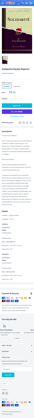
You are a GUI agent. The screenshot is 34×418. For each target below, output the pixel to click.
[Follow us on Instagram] (6, 393)
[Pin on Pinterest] (23, 122)
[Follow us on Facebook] (3, 393)
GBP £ (4, 384)
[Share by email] (30, 122)
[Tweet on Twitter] (27, 122)
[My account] (27, 3)
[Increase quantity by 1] (21, 99)
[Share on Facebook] (20, 122)
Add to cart (17, 105)
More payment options (17, 116)
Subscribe (8, 375)
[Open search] (23, 3)
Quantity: (5, 98)
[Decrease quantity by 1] (11, 99)
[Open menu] (3, 3)
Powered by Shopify (7, 414)
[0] (30, 3)
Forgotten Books (8, 73)
